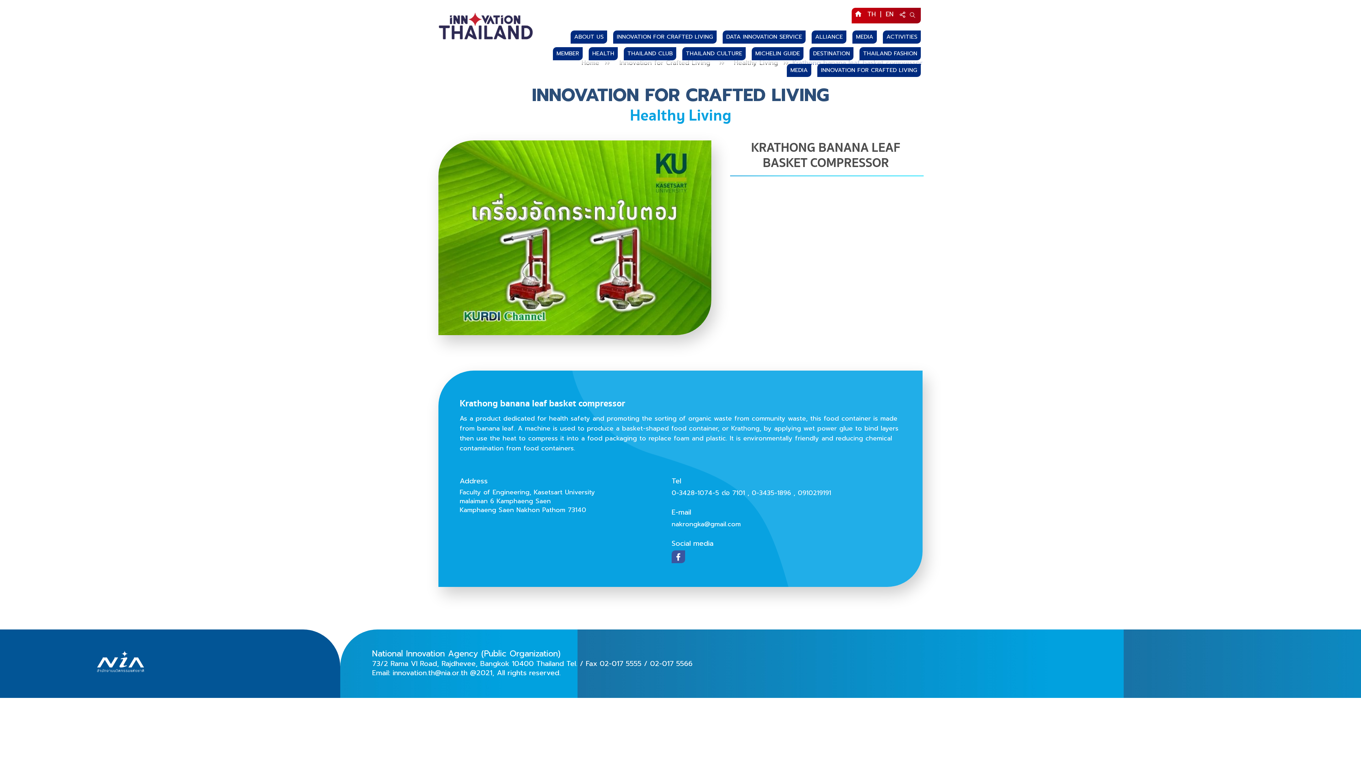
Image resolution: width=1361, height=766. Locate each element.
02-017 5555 (621, 663)
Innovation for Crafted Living (665, 37)
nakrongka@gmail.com (706, 524)
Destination (831, 53)
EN (890, 14)
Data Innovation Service (764, 37)
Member (567, 53)
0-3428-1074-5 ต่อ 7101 (709, 493)
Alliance (829, 37)
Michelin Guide (777, 53)
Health (603, 53)
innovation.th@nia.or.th (430, 672)
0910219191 (814, 493)
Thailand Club (650, 53)
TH (871, 14)
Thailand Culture (714, 53)
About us (589, 37)
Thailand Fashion (890, 53)
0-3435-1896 (773, 493)
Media (864, 37)
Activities (901, 37)
